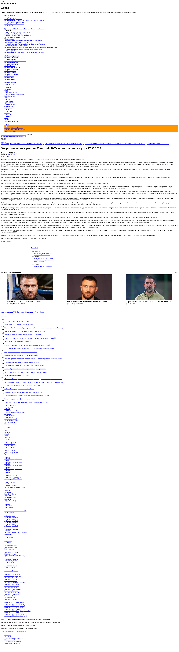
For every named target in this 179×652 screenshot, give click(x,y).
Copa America (8, 101)
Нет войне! (34, 248)
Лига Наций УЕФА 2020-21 (13, 477)
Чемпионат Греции (10, 599)
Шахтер (6, 126)
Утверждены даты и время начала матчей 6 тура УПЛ (21, 362)
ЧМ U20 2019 (8, 507)
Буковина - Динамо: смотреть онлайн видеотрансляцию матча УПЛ (26, 345)
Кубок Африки (9, 103)
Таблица (7, 531)
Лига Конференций (10, 419)
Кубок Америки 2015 (11, 524)
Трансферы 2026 (9, 450)
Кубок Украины (9, 25)
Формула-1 (8, 111)
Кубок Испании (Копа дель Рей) (14, 555)
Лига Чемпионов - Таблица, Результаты (17, 32)
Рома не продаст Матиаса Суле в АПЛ (16, 375)
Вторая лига (8, 542)
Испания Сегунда (10, 554)
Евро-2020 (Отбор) (10, 494)
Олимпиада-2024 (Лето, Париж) (14, 604)
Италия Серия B (9, 51)
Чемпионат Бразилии (11, 591)
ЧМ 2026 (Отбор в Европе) (13, 459)
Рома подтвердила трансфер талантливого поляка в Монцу (23, 399)
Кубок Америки (9, 516)
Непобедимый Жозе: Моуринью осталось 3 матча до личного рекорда (26, 395)
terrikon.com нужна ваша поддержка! (13, 136)
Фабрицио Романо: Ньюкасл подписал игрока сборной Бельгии (24, 331)
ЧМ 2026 (7, 91)
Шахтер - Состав (20, 129)
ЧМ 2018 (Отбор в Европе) (13, 465)
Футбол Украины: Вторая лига (14, 24)
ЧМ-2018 (7, 464)
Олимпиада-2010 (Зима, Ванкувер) (15, 616)
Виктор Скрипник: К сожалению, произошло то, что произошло (25, 369)
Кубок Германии (23, 45)
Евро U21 (7, 97)
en (3, 1)
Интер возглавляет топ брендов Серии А (17, 321)
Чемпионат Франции (11, 571)
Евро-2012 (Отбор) (10, 501)
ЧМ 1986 (7, 472)
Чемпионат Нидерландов (12, 576)
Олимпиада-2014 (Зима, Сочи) (14, 612)
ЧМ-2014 (7, 467)
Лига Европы (8, 106)
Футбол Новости (9, 15)
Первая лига (8, 541)
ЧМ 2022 (7, 460)
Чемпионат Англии (10, 545)
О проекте (7, 635)
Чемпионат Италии (10, 566)
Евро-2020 (7, 492)
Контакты (7, 636)
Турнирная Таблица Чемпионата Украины (30, 20)
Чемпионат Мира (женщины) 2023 (15, 511)
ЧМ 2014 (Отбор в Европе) (13, 469)
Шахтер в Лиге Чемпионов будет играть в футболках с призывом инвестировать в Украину (33, 328)
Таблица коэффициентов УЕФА (14, 37)
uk (1, 1)
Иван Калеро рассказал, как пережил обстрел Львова (43, 254)
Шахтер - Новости (17, 128)
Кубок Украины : (9, 537)
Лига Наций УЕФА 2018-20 (13, 479)
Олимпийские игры (11, 121)
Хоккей (7, 113)
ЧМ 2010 (7, 470)
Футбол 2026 (8, 407)
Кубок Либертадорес (11, 420)
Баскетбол (7, 114)
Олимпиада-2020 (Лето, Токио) (14, 607)
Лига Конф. (8, 108)
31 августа (4, 316)
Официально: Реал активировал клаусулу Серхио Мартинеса (23, 392)
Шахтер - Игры (9, 129)
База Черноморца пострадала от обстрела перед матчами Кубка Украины (43, 259)
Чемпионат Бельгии (10, 577)
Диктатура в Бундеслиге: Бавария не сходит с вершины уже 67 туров (26, 402)
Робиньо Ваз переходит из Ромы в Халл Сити (19, 389)
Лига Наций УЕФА (10, 92)
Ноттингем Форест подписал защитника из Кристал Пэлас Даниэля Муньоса (29, 348)
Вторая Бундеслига (10, 45)
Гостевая (7, 128)
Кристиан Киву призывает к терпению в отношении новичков (24, 365)
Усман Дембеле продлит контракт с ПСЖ (17, 341)
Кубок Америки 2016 (11, 522)
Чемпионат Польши (10, 581)
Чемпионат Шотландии (11, 594)
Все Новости (7, 312)
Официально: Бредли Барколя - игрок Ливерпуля (20, 355)
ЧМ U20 (7, 99)
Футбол (3, 3)
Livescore (19, 19)
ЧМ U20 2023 (8, 506)
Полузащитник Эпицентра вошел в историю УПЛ (20, 352)
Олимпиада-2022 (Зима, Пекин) (14, 606)
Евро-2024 (7, 89)
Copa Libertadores (9, 84)
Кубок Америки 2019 (11, 521)
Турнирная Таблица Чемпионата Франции (30, 52)
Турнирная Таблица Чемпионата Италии (29, 49)
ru (4, 1)
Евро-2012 (7, 499)
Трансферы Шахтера (37, 29)
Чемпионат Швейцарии (12, 592)
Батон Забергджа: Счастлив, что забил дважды (19, 324)
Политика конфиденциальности (14, 638)
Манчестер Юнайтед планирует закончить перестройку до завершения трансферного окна (33, 379)
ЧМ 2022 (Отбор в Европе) (13, 462)
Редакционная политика (12, 643)
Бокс (6, 118)
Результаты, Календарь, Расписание (15, 532)
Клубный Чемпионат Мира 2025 (14, 94)
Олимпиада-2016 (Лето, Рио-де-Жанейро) (17, 611)
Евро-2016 (7, 495)
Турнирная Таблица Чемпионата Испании (30, 47)
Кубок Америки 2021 (11, 519)
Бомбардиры (8, 534)
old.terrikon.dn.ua (21, 632)
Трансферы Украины (23, 29)
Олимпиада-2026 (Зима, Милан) (14, 602)
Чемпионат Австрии (11, 579)
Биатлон (7, 116)
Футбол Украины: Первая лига (14, 22)
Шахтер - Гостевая (10, 447)
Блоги (6, 124)
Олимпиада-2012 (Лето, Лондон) (14, 614)
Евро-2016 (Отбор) (10, 497)
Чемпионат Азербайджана (12, 589)
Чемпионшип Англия (11, 42)
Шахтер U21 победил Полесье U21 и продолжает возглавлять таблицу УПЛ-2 (29, 338)
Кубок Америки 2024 (11, 517)
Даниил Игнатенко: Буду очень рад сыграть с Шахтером (22, 385)
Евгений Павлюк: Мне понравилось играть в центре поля (22, 334)
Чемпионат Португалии (12, 574)
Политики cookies (10, 640)
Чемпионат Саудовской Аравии (14, 582)
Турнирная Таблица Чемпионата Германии (31, 44)
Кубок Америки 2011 (11, 526)
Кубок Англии (24, 42)
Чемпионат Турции (10, 587)
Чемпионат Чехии (10, 597)
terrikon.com (11, 154)
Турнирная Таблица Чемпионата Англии (29, 40)
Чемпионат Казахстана (11, 586)
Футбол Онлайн (9, 19)
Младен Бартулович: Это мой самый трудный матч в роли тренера (25, 372)
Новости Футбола (10, 405)
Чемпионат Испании (11, 552)
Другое (6, 109)
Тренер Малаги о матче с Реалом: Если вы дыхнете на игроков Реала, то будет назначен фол (33, 382)
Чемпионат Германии (11, 559)
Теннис (6, 119)
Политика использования (12, 641)
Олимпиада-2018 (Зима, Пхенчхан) (15, 609)
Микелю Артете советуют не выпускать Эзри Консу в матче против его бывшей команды (33, 358)
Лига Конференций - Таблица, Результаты (17, 35)
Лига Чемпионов (9, 104)
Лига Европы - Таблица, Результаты (15, 34)
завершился (158, 144)
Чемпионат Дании (10, 596)
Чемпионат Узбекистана (12, 584)
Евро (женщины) (9, 96)
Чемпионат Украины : (11, 529)
